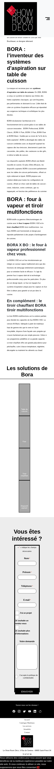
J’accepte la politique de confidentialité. (28, 676)
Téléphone (27, 586)
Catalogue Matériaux (27, 723)
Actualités (27, 729)
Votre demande (27, 641)
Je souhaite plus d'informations (22, 632)
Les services (27, 726)
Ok (38, 767)
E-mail (27, 600)
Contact (27, 732)
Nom (27, 558)
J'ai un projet (26, 613)
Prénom (27, 572)
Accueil (27, 720)
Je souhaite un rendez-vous (21, 622)
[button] (47, 19)
